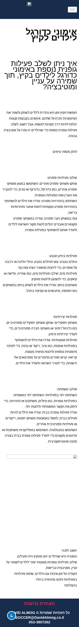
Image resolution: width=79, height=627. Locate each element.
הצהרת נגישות (39, 603)
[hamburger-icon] (72, 9)
